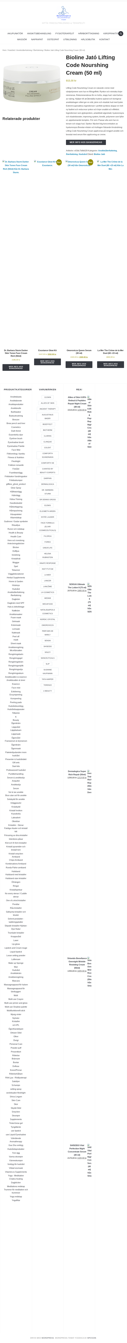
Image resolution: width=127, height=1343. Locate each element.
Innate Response (48, 563)
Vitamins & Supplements (16, 1172)
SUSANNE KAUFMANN (47, 671)
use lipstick (16, 1131)
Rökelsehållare (16, 1074)
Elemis (47, 505)
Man (16, 967)
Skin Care (16, 1100)
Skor (16, 1104)
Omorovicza (48, 625)
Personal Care (16, 1044)
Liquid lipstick (16, 952)
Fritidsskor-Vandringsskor (16, 476)
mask (16, 640)
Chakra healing (16, 1179)
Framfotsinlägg (15, 473)
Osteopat (53, 39)
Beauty (16, 720)
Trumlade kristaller (16, 933)
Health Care (16, 537)
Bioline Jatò (99, 154)
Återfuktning (38, 50)
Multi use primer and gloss (15, 1003)
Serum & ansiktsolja (16, 778)
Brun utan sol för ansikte (16, 795)
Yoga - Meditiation (16, 1176)
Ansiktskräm (16, 973)
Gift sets (15, 762)
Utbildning (70, 39)
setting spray (15, 1089)
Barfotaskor (16, 412)
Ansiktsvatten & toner (16, 680)
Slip (47, 664)
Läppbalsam (15, 730)
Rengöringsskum (15, 673)
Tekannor (16, 570)
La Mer (47, 575)
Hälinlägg (16, 495)
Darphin (47, 478)
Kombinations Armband (16, 864)
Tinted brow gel (16, 1123)
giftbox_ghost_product (16, 484)
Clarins (47, 436)
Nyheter (15, 1018)
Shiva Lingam (16, 1097)
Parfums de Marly (47, 633)
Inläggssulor (16, 803)
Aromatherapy (16, 1141)
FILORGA (47, 536)
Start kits (16, 766)
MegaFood (48, 604)
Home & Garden (16, 581)
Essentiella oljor (16, 435)
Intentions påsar (16, 839)
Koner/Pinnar (16, 1070)
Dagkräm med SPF (15, 603)
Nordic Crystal (47, 619)
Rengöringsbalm (16, 654)
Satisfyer (16, 1081)
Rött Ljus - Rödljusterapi (16, 1078)
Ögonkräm (15, 723)
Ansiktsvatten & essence (16, 677)
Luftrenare (15, 959)
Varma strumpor (16, 1157)
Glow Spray (16, 488)
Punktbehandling (15, 774)
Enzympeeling (16, 695)
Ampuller (16, 781)
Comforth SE (47, 463)
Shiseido (48, 646)
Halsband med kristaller (15, 874)
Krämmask (16, 625)
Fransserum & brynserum (16, 741)
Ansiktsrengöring (15, 647)
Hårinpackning (15, 511)
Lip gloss (16, 944)
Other (16, 1036)
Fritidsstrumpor (15, 480)
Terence (48, 685)
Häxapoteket (15, 514)
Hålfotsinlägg (16, 492)
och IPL (16, 1025)
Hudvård (11, 50)
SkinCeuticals (47, 658)
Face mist (16, 688)
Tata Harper (47, 679)
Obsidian (16, 821)
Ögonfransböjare (16, 1029)
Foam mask (16, 617)
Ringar (16, 886)
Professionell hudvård (16, 770)
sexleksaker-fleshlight (15, 1093)
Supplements (16, 1119)
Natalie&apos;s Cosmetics (47, 612)
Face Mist (16, 450)
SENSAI (48, 641)
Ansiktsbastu (16, 397)
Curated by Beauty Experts (47, 471)
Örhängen (16, 882)
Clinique (48, 442)
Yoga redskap (16, 1197)
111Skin (47, 397)
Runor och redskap (16, 529)
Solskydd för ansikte (16, 799)
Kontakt (104, 39)
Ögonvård (16, 738)
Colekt (47, 448)
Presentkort (16, 1052)
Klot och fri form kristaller (16, 843)
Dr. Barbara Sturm (47, 492)
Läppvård (16, 727)
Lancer (47, 581)
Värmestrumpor (16, 1160)
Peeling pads (16, 702)
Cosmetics (16, 427)
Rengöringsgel (15, 658)
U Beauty (47, 691)
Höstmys (16, 585)
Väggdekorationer (16, 574)
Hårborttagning (88, 33)
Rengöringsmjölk (15, 666)
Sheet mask (16, 643)
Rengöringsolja (16, 669)
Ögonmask (16, 748)
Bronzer (15, 420)
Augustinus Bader (47, 416)
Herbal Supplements (16, 578)
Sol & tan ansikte (15, 792)
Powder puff (16, 1048)
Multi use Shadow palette (16, 1007)
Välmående (16, 1138)
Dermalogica (47, 484)
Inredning (16, 555)
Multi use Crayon (15, 999)
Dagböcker (16, 1183)
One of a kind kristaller (16, 900)
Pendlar (15, 904)
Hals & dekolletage (16, 607)
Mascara (16, 981)
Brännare (16, 1059)
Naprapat (37, 39)
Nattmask (16, 633)
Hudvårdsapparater (15, 709)
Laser (15, 940)
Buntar (16, 1062)
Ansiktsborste (16, 401)
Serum (16, 788)
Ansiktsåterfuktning (24, 50)
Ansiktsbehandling (39, 33)
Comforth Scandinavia (47, 455)
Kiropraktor (111, 33)
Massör (22, 39)
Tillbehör (16, 713)
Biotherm (47, 430)
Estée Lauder (47, 517)
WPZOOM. (92, 1338)
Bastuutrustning (16, 416)
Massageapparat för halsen (16, 985)
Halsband (16, 871)
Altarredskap (15, 518)
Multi (16, 995)
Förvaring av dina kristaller (16, 835)
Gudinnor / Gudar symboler (16, 521)
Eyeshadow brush (16, 442)
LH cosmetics (47, 592)
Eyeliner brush (16, 438)
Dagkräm (16, 599)
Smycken (16, 1112)
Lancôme (47, 586)
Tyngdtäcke (16, 1127)
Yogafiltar (16, 1200)
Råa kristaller (16, 908)
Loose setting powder (15, 955)
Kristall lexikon (15, 810)
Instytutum (47, 569)
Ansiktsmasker (15, 614)
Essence (16, 684)
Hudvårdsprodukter (15, 1149)
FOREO (48, 542)
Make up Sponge (15, 963)
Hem (4, 50)
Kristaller (16, 1021)
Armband (16, 857)
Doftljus (16, 551)
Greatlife (47, 548)
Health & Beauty (16, 533)
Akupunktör (15, 33)
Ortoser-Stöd (15, 1033)
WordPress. (48, 1338)
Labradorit (15, 818)
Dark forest (16, 431)
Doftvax (16, 1066)
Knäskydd (16, 807)
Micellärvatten (16, 650)
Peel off (16, 636)
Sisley (48, 652)
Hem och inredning (16, 540)
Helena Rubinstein (47, 555)
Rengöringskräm (16, 662)
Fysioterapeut (64, 33)
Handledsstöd (16, 503)
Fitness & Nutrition (16, 457)
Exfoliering (16, 692)
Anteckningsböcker (15, 543)
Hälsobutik (88, 39)
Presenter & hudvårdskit (15, 759)
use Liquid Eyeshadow (16, 1135)
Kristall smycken (16, 854)
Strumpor (16, 1116)
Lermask (16, 629)
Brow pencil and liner (16, 423)
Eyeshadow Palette (15, 446)
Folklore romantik (16, 465)
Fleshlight (16, 461)
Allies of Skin (47, 403)
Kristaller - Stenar (16, 825)
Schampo (16, 1085)
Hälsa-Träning (16, 499)
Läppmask (15, 734)
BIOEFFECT (47, 424)
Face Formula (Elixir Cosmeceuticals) (47, 526)
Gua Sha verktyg (16, 1145)
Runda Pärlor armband (16, 868)
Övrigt (15, 1040)
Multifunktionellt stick (16, 1011)
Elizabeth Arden (47, 511)
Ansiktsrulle (16, 408)
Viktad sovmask (16, 1168)
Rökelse (16, 1055)
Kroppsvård (16, 936)
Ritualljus (16, 525)
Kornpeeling (16, 698)
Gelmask (16, 621)
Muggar (16, 562)
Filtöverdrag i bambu (16, 454)
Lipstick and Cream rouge (16, 948)
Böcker (16, 547)
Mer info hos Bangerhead (86, 142)
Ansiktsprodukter (16, 404)
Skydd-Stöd (16, 1108)
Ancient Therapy (48, 409)
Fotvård (16, 469)
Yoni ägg (16, 1153)
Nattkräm (16, 611)
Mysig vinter (16, 1014)
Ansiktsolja (16, 785)
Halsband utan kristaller (15, 878)
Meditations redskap (16, 1186)
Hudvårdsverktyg (15, 706)
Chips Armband (16, 860)
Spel (16, 566)
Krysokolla (16, 814)
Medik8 (47, 598)
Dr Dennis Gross (48, 500)
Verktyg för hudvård (15, 1164)
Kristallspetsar (16, 890)
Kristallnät (16, 559)
